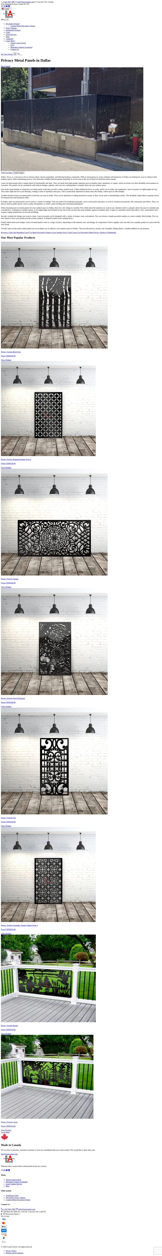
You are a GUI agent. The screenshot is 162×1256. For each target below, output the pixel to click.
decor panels (5, 66)
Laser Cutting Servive (14, 1184)
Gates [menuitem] (8, 32)
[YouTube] (7, 6)
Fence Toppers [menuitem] (11, 28)
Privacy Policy (11, 1251)
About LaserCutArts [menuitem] (18, 43)
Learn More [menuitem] (10, 41)
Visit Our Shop (6, 173)
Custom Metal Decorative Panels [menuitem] (22, 26)
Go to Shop (5, 1132)
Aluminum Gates (12, 1195)
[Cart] (18, 54)
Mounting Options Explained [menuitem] (21, 47)
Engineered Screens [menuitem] (13, 30)
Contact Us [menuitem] (14, 49)
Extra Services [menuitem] (11, 34)
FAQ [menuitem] (12, 45)
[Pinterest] (9, 6)
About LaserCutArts (13, 1180)
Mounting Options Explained (17, 1182)
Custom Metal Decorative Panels (18, 1200)
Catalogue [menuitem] (9, 39)
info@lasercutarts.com (9, 1154)
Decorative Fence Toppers (15, 1198)
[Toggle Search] (15, 54)
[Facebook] (2, 6)
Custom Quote (19, 173)
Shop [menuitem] (8, 37)
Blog (7, 1186)
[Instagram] (4, 6)
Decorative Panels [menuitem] (12, 24)
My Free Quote (7, 54)
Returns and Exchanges (14, 1253)
